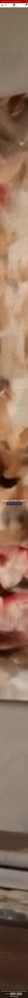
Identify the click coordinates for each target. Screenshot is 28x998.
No (19, 993)
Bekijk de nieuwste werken (14, 503)
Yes (13, 993)
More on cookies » (14, 996)
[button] (2, 5)
